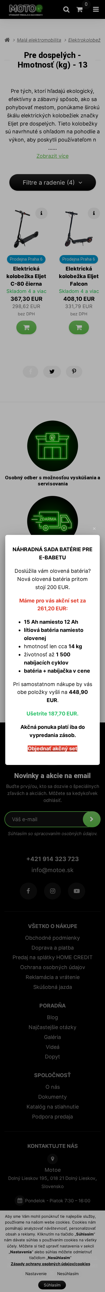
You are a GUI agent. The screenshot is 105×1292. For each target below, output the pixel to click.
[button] (94, 528)
